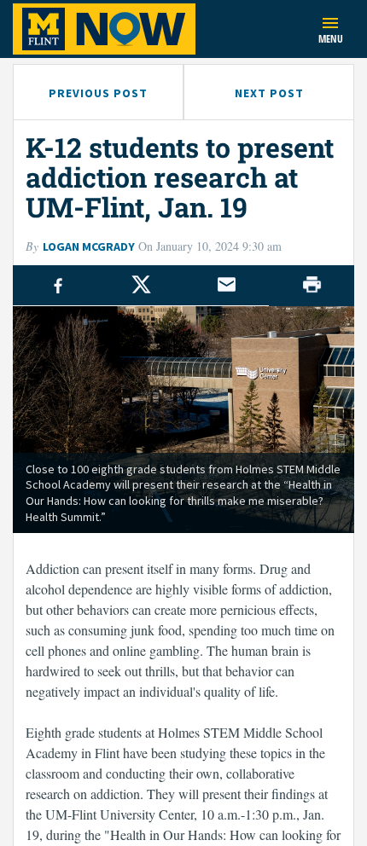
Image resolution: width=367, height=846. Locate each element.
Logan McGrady (89, 246)
